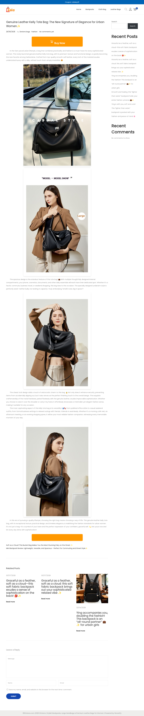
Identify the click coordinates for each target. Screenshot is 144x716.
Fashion (34, 32)
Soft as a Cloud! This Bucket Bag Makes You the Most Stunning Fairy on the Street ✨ (39, 545)
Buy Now (59, 43)
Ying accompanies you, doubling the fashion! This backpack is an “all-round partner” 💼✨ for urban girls (92, 619)
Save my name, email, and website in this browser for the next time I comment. (40, 690)
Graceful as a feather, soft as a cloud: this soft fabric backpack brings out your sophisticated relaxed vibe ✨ (57, 587)
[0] (134, 9)
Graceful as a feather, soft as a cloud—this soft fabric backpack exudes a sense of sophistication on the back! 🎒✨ (21, 588)
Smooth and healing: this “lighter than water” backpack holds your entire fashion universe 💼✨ (124, 96)
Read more (10, 602)
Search (114, 22)
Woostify (117, 713)
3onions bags (25, 32)
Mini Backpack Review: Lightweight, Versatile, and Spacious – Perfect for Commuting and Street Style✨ (46, 548)
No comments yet (46, 32)
